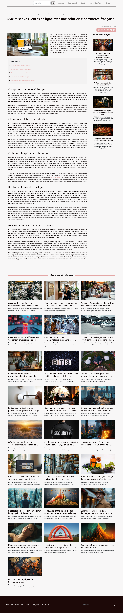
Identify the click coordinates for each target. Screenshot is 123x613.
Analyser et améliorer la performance (23, 81)
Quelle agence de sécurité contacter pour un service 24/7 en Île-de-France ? (61, 444)
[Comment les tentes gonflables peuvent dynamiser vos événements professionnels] (98, 361)
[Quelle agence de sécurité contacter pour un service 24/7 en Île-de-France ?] (61, 429)
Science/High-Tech (95, 3)
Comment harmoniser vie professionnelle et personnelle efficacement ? (22, 376)
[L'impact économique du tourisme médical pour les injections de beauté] (25, 532)
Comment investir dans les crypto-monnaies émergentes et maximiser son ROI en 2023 (60, 410)
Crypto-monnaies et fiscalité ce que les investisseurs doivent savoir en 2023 (97, 410)
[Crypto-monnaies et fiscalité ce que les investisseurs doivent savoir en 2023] (98, 395)
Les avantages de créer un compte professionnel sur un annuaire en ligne (96, 444)
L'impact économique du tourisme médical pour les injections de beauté (23, 547)
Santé (83, 3)
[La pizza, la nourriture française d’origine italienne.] (103, 130)
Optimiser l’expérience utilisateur (21, 73)
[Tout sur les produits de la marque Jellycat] (103, 74)
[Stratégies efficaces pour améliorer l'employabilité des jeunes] (25, 498)
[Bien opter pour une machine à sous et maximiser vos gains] (103, 45)
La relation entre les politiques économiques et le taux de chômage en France (61, 513)
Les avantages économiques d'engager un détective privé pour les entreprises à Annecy (96, 513)
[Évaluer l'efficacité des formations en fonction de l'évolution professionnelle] (61, 464)
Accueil (9, 14)
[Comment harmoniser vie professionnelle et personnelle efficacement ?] (25, 361)
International (72, 3)
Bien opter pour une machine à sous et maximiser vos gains (103, 55)
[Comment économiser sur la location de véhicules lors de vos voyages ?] (98, 290)
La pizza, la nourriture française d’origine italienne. (103, 139)
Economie (61, 3)
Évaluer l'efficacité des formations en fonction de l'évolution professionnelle (60, 479)
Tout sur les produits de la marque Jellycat (103, 84)
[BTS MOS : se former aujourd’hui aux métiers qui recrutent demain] (61, 361)
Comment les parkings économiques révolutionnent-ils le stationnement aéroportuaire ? (97, 340)
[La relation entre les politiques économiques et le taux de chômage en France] (61, 498)
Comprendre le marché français (21, 65)
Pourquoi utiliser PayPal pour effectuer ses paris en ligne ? (103, 112)
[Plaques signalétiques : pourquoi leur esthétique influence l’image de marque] (61, 290)
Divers (108, 3)
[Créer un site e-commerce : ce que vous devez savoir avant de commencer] (25, 464)
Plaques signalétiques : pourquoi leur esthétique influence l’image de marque (61, 305)
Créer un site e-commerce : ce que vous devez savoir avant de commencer (23, 479)
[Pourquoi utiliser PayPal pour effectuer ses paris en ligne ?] (103, 102)
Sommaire (15, 61)
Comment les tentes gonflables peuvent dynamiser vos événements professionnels (97, 376)
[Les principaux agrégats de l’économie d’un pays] (25, 566)
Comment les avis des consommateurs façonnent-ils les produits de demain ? (59, 340)
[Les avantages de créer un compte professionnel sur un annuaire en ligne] (98, 429)
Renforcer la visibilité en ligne (20, 77)
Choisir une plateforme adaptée (21, 69)
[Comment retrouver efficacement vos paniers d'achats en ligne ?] (25, 325)
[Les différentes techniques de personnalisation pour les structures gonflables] (61, 532)
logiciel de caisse (55, 177)
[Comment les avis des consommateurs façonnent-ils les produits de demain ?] (61, 325)
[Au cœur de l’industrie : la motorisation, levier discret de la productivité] (25, 290)
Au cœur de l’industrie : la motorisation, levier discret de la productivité (23, 305)
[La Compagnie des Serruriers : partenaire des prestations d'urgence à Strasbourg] (25, 395)
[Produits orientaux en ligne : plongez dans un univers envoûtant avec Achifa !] (98, 464)
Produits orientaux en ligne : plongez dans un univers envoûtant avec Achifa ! (97, 479)
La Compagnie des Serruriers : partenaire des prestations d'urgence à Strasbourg (25, 410)
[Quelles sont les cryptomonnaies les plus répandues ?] (98, 532)
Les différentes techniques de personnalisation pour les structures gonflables (60, 547)
